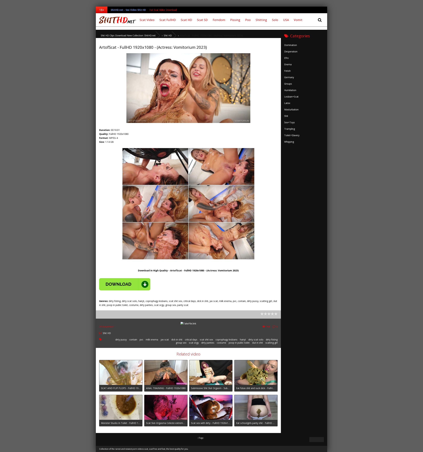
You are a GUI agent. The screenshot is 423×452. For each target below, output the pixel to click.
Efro (286, 57)
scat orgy (194, 342)
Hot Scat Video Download (163, 9)
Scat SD (202, 20)
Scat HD (186, 20)
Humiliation (290, 90)
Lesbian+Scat (291, 96)
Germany (289, 77)
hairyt (243, 339)
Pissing (235, 20)
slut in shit (257, 342)
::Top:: (201, 437)
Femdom (219, 20)
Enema (288, 64)
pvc (141, 339)
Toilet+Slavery (291, 135)
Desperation (290, 51)
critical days (191, 339)
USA (286, 20)
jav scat (165, 339)
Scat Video (147, 20)
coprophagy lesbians (226, 339)
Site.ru (116, 19)
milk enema (152, 339)
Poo (248, 20)
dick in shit (176, 339)
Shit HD (107, 333)
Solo (275, 20)
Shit (286, 116)
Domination (290, 45)
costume (221, 342)
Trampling (289, 128)
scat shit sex (206, 339)
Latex (287, 103)
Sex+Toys (289, 122)
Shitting (261, 20)
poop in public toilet (239, 342)
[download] (124, 284)
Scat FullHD (167, 20)
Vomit (298, 20)
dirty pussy (121, 339)
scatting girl (271, 342)
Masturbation (291, 109)
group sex (181, 342)
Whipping (289, 141)
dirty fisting (272, 339)
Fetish (287, 70)
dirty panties (207, 342)
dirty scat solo (255, 339)
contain (133, 339)
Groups (288, 83)
